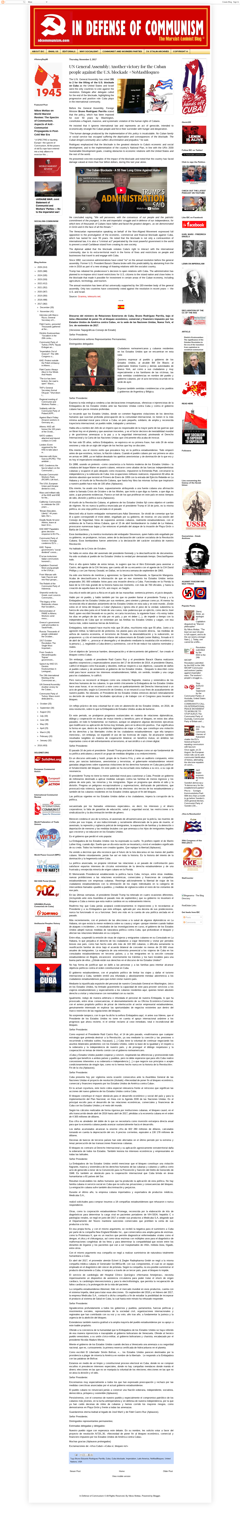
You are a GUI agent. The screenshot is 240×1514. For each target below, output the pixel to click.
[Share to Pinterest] (91, 1455)
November (45, 311)
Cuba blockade (118, 1459)
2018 (40, 300)
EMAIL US (53, 51)
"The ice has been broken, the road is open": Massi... (48, 381)
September (45, 708)
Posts (188, 917)
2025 (40, 271)
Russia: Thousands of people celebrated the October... (49, 634)
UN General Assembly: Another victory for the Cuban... (49, 687)
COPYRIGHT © (180, 51)
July (42, 716)
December (45, 307)
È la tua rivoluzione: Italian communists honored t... (49, 558)
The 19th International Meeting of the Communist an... (49, 678)
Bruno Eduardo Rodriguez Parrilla (90, 1459)
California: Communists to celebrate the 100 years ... (50, 504)
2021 (40, 287)
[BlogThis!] (83, 1455)
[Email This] (81, 1455)
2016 (40, 745)
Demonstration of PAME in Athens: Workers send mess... (48, 615)
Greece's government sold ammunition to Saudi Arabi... (49, 625)
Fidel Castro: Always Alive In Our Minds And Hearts (48, 372)
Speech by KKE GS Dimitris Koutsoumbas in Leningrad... (48, 668)
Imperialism (131, 1459)
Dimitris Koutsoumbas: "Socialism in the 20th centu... (49, 335)
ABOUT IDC (38, 51)
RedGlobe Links (189, 905)
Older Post (168, 1471)
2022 (40, 283)
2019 (40, 295)
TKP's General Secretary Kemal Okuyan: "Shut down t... (49, 391)
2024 (40, 275)
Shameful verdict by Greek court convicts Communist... (50, 595)
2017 (40, 304)
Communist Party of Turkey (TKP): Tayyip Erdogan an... (50, 344)
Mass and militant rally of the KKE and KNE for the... (49, 495)
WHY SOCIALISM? (89, 51)
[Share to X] (86, 1455)
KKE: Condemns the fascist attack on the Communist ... (49, 468)
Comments (190, 922)
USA (80, 1462)
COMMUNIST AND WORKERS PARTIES (122, 51)
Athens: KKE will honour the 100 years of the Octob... (50, 429)
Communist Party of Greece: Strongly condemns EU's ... (48, 540)
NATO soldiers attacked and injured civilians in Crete (49, 438)
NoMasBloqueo (157, 1459)
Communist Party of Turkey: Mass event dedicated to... (49, 696)
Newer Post (75, 1471)
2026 (40, 267)
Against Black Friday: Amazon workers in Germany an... (49, 420)
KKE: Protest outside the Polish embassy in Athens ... (49, 363)
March (43, 732)
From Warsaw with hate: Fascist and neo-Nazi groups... (48, 577)
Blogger (156, 1496)
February (44, 736)
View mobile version (121, 1476)
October (44, 703)
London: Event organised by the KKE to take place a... (48, 448)
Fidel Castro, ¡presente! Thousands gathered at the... (50, 326)
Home (122, 1471)
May (42, 724)
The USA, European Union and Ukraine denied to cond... (48, 486)
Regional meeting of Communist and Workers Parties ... (48, 401)
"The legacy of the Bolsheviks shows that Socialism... (48, 604)
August (43, 712)
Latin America (143, 1459)
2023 (40, 279)
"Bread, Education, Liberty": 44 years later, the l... (48, 513)
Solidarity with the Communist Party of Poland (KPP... (49, 411)
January (44, 740)
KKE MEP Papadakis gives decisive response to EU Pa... (49, 531)
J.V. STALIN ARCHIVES (157, 51)
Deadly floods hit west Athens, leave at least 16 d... (49, 522)
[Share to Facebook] (89, 1455)
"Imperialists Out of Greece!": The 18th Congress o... (49, 354)
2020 (40, 291)
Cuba (108, 1459)
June (42, 720)
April (42, 728)
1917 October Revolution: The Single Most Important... (47, 644)
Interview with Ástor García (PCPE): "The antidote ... (50, 458)
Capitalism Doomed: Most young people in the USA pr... (49, 568)
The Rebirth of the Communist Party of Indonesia (49, 586)
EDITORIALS (68, 51)
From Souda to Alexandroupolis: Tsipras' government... (48, 656)
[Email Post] (76, 1455)
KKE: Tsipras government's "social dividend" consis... (49, 549)
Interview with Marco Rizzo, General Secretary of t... (48, 317)
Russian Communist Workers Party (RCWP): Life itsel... (49, 477)
